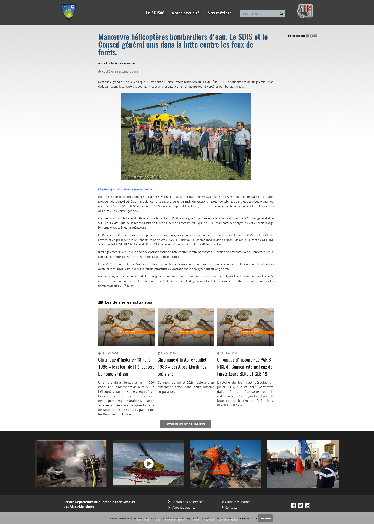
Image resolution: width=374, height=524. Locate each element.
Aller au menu (69, 2)
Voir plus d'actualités (186, 424)
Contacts (231, 507)
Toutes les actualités (123, 63)
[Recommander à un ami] (315, 36)
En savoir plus (246, 518)
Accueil (102, 63)
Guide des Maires (237, 502)
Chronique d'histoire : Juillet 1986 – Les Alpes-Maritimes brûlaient (182, 367)
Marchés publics (183, 507)
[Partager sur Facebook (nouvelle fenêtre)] (307, 36)
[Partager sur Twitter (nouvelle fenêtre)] (311, 36)
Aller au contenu (93, 2)
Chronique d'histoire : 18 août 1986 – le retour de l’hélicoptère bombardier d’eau (126, 367)
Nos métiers (219, 13)
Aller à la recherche (120, 2)
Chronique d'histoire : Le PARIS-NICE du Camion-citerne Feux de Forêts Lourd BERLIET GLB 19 (244, 367)
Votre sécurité (186, 13)
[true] (281, 13)
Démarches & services (187, 502)
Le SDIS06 (155, 13)
